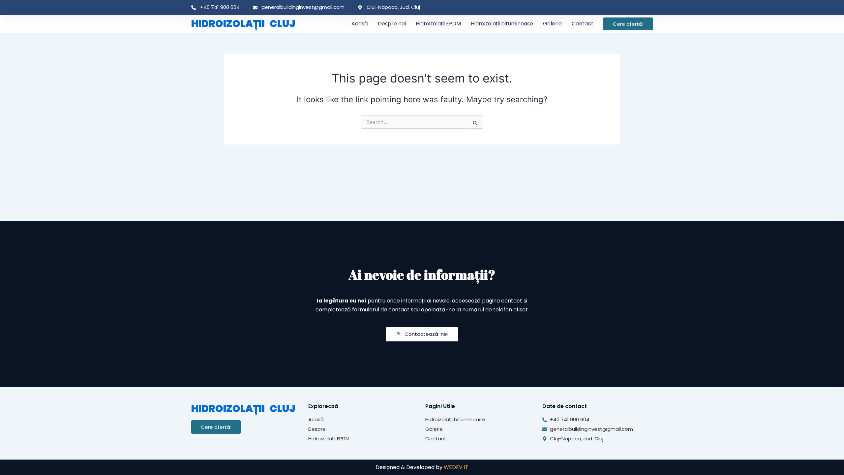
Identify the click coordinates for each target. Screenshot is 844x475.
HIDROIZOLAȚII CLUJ (243, 23)
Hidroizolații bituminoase (502, 23)
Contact (582, 23)
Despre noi (392, 23)
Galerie (552, 23)
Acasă (359, 23)
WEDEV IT (456, 467)
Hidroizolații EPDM (438, 23)
